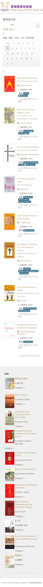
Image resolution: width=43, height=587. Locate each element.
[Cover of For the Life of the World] (9, 153)
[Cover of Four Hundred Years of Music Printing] (9, 221)
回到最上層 (7, 29)
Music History (29, 230)
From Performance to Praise (28, 291)
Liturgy (21, 165)
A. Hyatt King (24, 222)
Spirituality (24, 273)
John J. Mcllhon (25, 85)
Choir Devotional (30, 308)
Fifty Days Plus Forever (27, 79)
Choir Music (28, 197)
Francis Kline (25, 260)
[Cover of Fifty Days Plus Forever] (9, 83)
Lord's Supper (24, 133)
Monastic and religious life (28, 271)
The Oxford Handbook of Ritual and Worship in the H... (26, 539)
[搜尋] (38, 24)
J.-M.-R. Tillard (25, 123)
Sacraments (30, 165)
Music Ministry (24, 311)
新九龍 (17, 520)
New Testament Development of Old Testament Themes (23, 504)
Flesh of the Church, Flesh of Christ (27, 114)
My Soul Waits (21, 395)
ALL (8, 43)
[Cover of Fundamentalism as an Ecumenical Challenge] (9, 330)
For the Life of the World (28, 148)
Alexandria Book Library (29, 355)
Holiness (27, 269)
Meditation (23, 96)
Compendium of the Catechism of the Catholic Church (26, 434)
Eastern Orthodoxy (31, 162)
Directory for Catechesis (25, 469)
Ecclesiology (28, 131)
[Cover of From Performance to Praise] (9, 292)
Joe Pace (22, 300)
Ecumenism (28, 342)
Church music (24, 199)
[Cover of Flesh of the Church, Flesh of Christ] (9, 115)
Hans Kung (24, 331)
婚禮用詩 (18, 555)
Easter (26, 93)
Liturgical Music (25, 202)
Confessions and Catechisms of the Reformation (22, 414)
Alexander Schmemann (29, 154)
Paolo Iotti (23, 189)
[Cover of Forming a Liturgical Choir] (9, 184)
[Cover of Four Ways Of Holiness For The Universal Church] (9, 250)
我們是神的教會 (21, 378)
